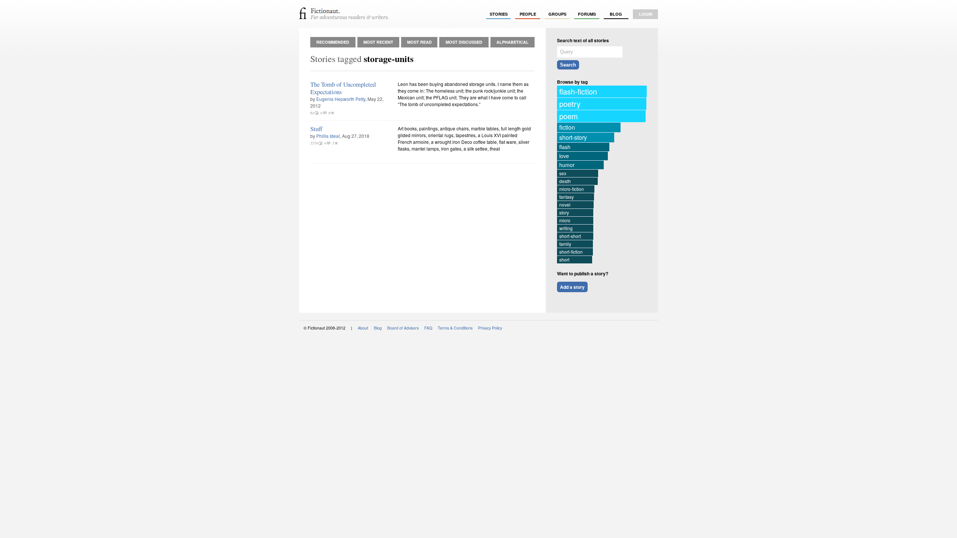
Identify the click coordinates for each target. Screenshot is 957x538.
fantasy (566, 197)
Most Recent (378, 42)
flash (564, 147)
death (565, 181)
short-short (570, 236)
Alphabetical (512, 42)
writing (566, 228)
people (528, 14)
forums (587, 14)
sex (562, 173)
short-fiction (571, 251)
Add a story (572, 287)
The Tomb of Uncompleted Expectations (343, 88)
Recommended (332, 42)
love (564, 156)
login (645, 14)
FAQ (428, 328)
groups (557, 14)
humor (567, 164)
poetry (570, 103)
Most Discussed (464, 42)
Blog (616, 14)
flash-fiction (578, 91)
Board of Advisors (403, 328)
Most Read (419, 42)
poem (568, 116)
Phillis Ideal (328, 136)
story (564, 212)
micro (564, 220)
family (565, 244)
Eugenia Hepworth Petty (340, 99)
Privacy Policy (490, 328)
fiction (567, 127)
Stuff (316, 128)
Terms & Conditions (455, 328)
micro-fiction (571, 189)
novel (564, 204)
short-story (573, 137)
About (363, 328)
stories (499, 14)
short (564, 259)
